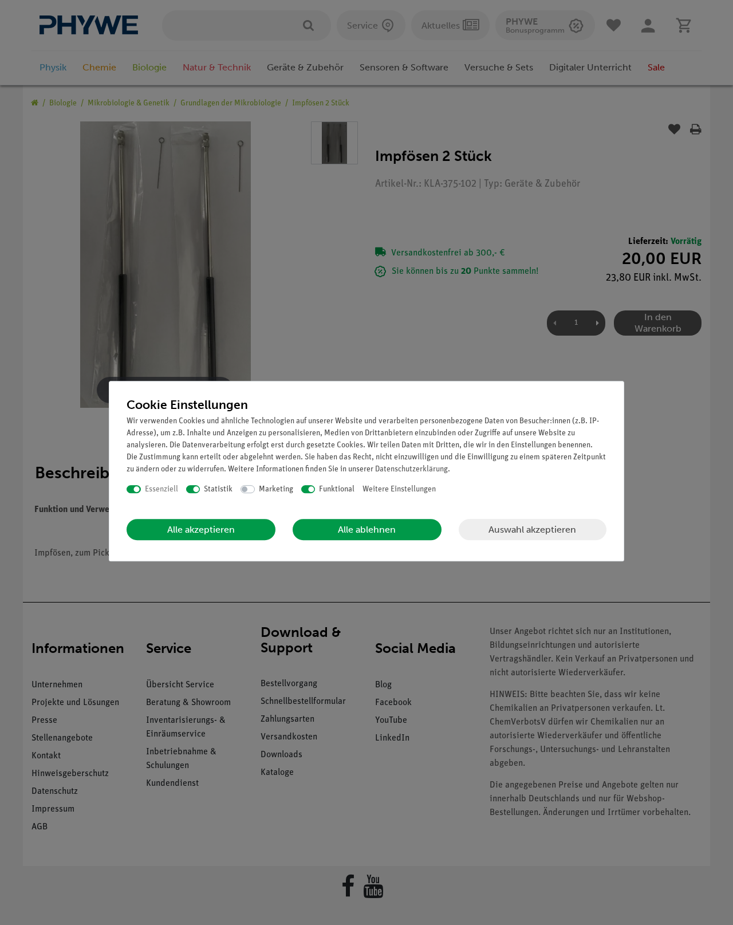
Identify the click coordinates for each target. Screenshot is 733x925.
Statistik (218, 489)
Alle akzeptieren (201, 529)
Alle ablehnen (367, 529)
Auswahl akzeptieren (532, 529)
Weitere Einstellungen (399, 489)
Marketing (276, 489)
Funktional (336, 489)
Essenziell (161, 489)
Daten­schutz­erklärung (411, 469)
